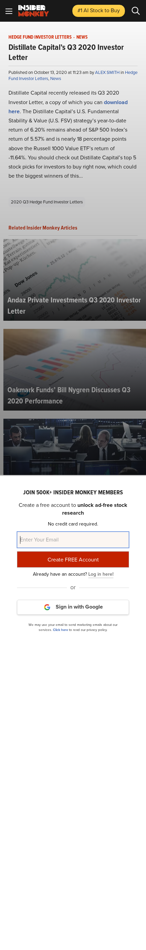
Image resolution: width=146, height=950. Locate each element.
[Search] (136, 11)
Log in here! (100, 574)
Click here (60, 629)
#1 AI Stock (98, 10)
